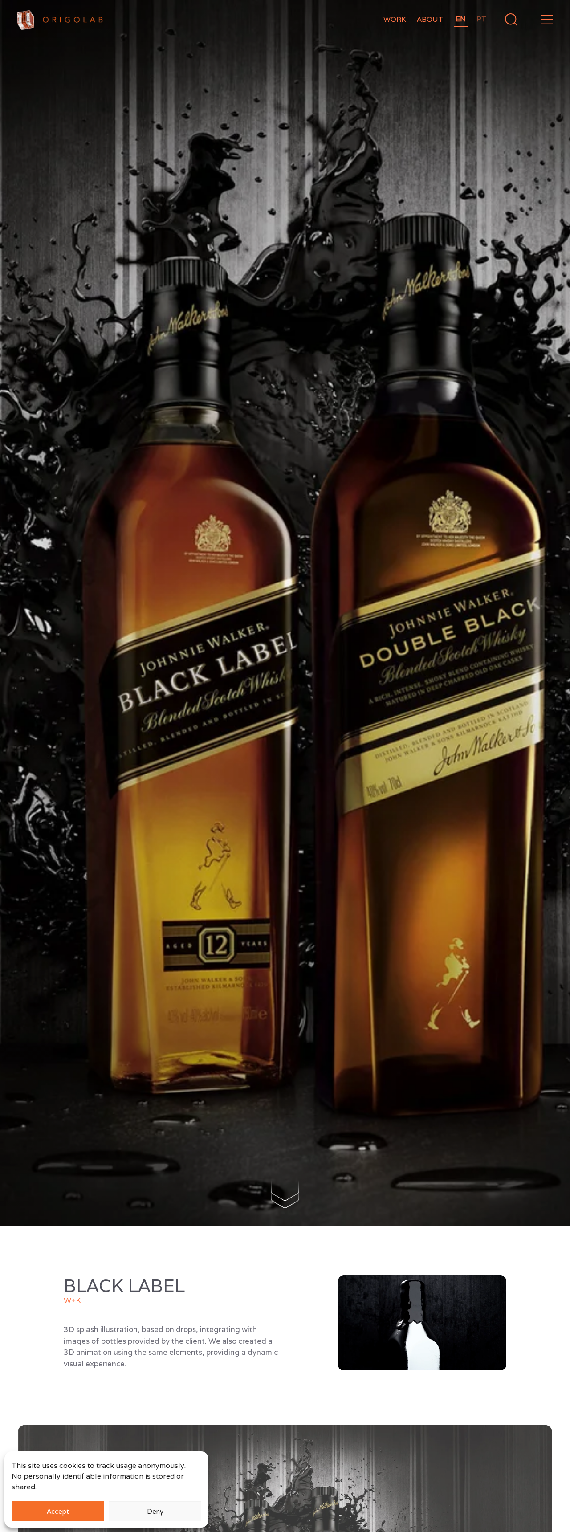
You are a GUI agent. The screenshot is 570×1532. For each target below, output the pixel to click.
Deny (155, 1511)
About (430, 19)
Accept (58, 1511)
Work (394, 19)
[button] (546, 19)
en (461, 19)
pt (481, 19)
